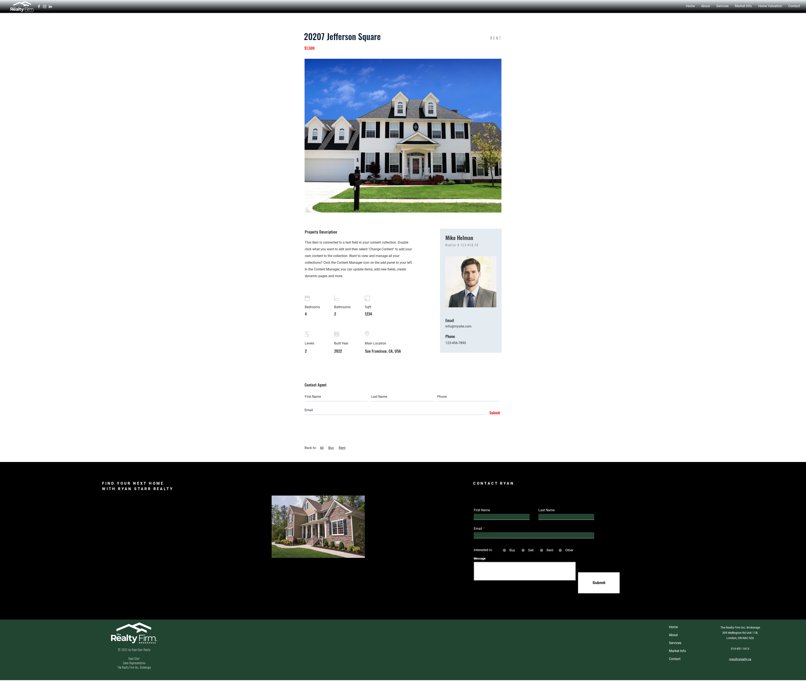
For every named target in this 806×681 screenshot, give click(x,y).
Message (480, 558)
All (322, 448)
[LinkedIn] (50, 6)
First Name (482, 510)
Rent (342, 448)
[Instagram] (44, 6)
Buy (331, 448)
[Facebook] (39, 6)
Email (478, 528)
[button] (705, 6)
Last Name (546, 510)
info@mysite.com (458, 326)
